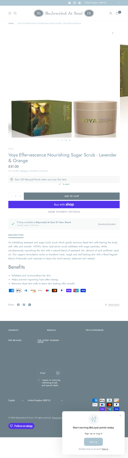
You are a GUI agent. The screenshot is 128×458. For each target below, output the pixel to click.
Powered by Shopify (61, 417)
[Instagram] (74, 2)
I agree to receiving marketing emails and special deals (51, 383)
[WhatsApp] (30, 305)
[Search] (15, 13)
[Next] (70, 140)
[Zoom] (113, 33)
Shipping (24, 170)
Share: (11, 305)
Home (11, 23)
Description (16, 235)
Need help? (114, 305)
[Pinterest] (79, 2)
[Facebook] (69, 2)
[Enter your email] (58, 373)
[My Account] (110, 13)
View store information (107, 224)
